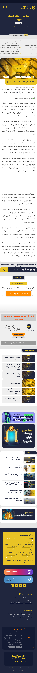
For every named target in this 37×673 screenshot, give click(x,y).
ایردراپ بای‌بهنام (28, 619)
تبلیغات (4, 1)
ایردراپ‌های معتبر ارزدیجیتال (26, 600)
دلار (17, 92)
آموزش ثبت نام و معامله (18, 337)
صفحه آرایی (16, 614)
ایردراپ (17, 598)
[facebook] (12, 585)
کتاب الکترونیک (28, 602)
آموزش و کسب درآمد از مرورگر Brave (18, 549)
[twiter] (24, 585)
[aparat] (20, 585)
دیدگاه (18, 296)
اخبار (25, 26)
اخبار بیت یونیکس (14, 600)
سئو (22, 670)
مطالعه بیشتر (19, 646)
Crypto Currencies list (26, 614)
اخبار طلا (18, 23)
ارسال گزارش (11, 646)
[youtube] (16, 585)
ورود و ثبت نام (18, 334)
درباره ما (9, 1)
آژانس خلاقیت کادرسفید (12, 670)
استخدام (15, 1)
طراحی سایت (26, 670)
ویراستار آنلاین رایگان (27, 616)
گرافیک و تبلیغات (16, 616)
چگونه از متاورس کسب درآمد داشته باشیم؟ (17, 557)
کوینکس (12, 602)
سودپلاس (29, 26)
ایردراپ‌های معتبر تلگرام (27, 598)
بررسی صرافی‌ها (19, 602)
